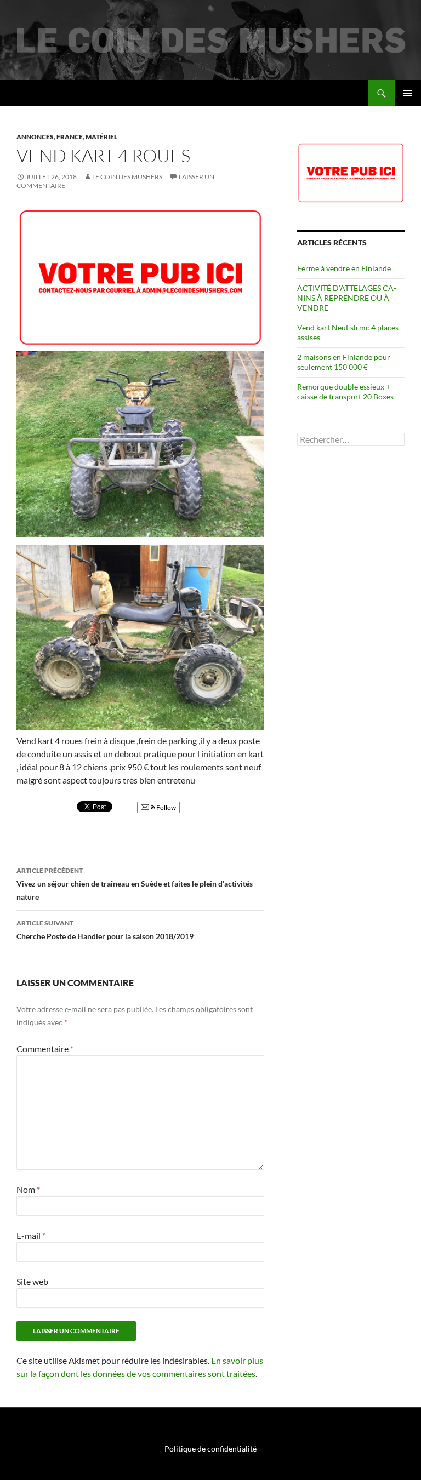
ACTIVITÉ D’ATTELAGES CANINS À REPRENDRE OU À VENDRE (346, 297)
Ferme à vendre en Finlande (344, 268)
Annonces (35, 137)
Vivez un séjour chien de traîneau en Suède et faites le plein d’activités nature (134, 883)
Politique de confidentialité (210, 1448)
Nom (28, 1189)
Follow (165, 807)
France (69, 137)
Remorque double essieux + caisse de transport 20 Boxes (345, 391)
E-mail (30, 1235)
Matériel (101, 137)
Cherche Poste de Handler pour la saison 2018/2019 (105, 930)
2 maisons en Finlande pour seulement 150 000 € (343, 362)
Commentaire (44, 1048)
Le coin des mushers (59, 93)
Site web (32, 1281)
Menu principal (408, 93)
